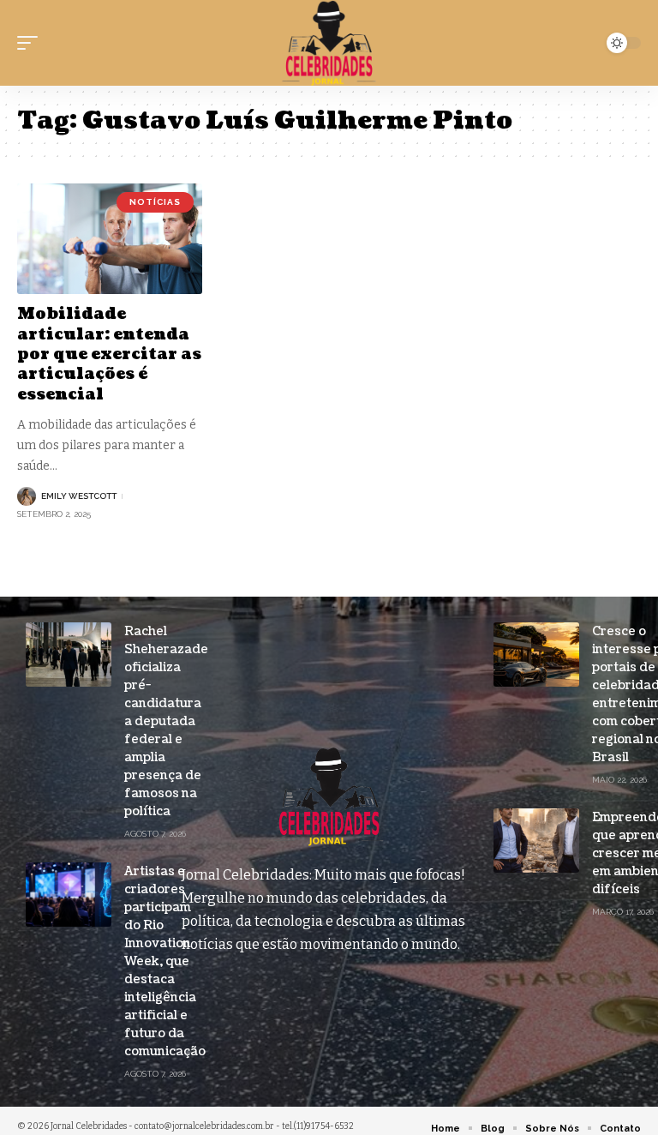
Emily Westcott (79, 496)
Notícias (155, 202)
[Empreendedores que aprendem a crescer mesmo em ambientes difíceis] (536, 840)
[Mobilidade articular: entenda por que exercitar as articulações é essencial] (109, 239)
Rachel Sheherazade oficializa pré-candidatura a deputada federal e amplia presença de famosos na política (166, 721)
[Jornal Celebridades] (329, 43)
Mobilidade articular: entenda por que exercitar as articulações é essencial (109, 354)
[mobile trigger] (31, 43)
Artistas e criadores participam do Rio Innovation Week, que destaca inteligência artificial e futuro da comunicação (165, 961)
